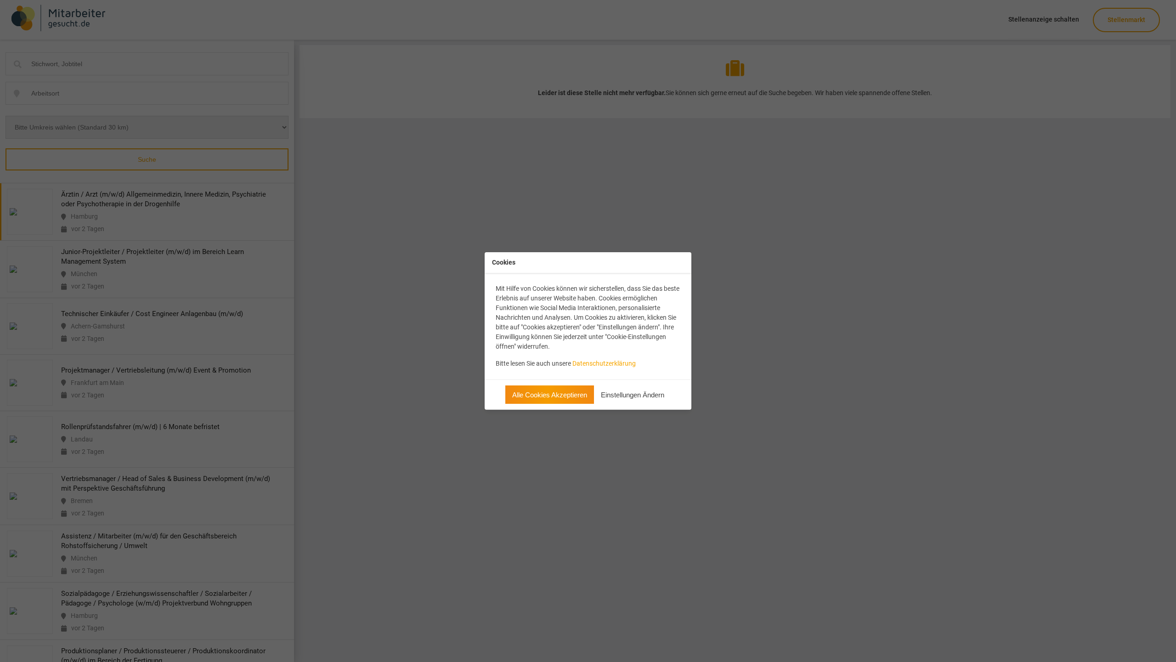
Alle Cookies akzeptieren (549, 395)
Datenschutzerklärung (604, 363)
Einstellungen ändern (632, 395)
